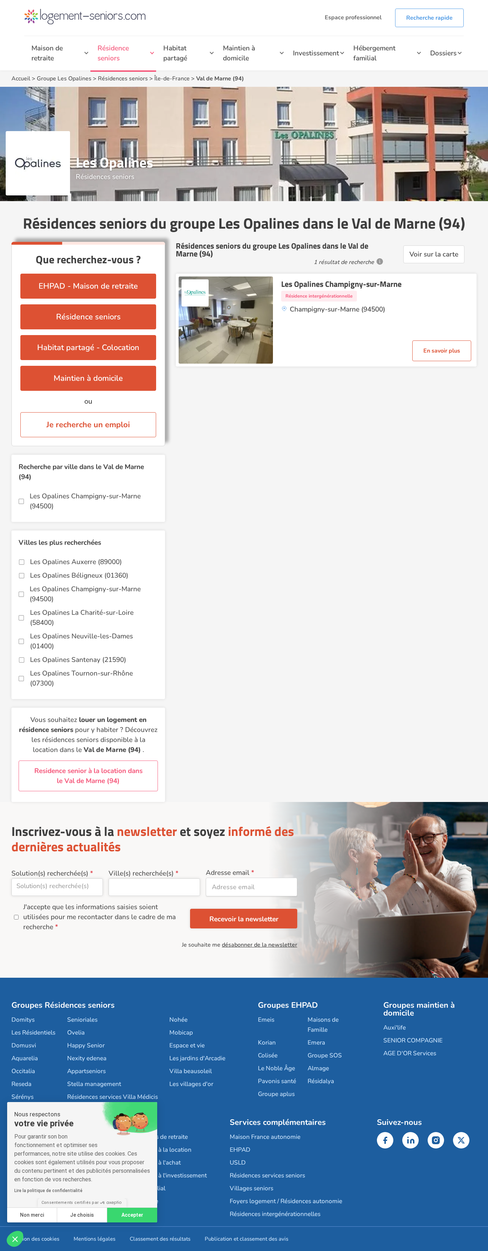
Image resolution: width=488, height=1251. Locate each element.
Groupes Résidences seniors (63, 1005)
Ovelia (76, 1032)
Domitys (23, 1020)
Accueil (20, 79)
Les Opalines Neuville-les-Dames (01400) (81, 641)
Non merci (32, 1215)
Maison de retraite (47, 53)
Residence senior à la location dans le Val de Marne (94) (88, 776)
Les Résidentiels (33, 1032)
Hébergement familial (374, 53)
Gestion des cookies (35, 1238)
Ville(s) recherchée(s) (141, 873)
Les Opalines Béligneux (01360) (79, 575)
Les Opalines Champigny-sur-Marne (341, 284)
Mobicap (181, 1032)
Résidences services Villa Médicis (112, 1097)
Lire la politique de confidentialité (48, 1190)
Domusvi (23, 1045)
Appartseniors (86, 1071)
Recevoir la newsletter (243, 919)
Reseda (21, 1084)
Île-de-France (172, 79)
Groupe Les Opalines (64, 79)
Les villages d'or (191, 1084)
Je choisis (82, 1215)
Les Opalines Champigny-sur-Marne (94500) (85, 501)
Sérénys (22, 1097)
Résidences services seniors (267, 1175)
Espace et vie (187, 1045)
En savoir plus (441, 351)
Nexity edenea (86, 1058)
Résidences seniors (123, 79)
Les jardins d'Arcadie (197, 1058)
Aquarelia (24, 1058)
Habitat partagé (175, 53)
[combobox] (57, 887)
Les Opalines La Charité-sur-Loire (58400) (82, 617)
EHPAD (240, 1150)
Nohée (178, 1020)
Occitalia (23, 1071)
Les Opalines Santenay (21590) (78, 659)
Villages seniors (251, 1188)
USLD (238, 1162)
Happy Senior (86, 1045)
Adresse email (227, 872)
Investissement (316, 53)
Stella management (94, 1084)
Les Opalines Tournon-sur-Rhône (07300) (81, 678)
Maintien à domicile (239, 53)
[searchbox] (57, 886)
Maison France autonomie (265, 1137)
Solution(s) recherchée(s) (49, 873)
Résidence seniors (113, 53)
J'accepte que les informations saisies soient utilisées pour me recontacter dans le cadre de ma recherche (99, 917)
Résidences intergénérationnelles (275, 1214)
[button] (15, 1238)
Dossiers (443, 53)
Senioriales (82, 1020)
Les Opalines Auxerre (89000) (76, 562)
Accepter (132, 1215)
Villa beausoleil (190, 1071)
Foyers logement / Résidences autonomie (286, 1201)
